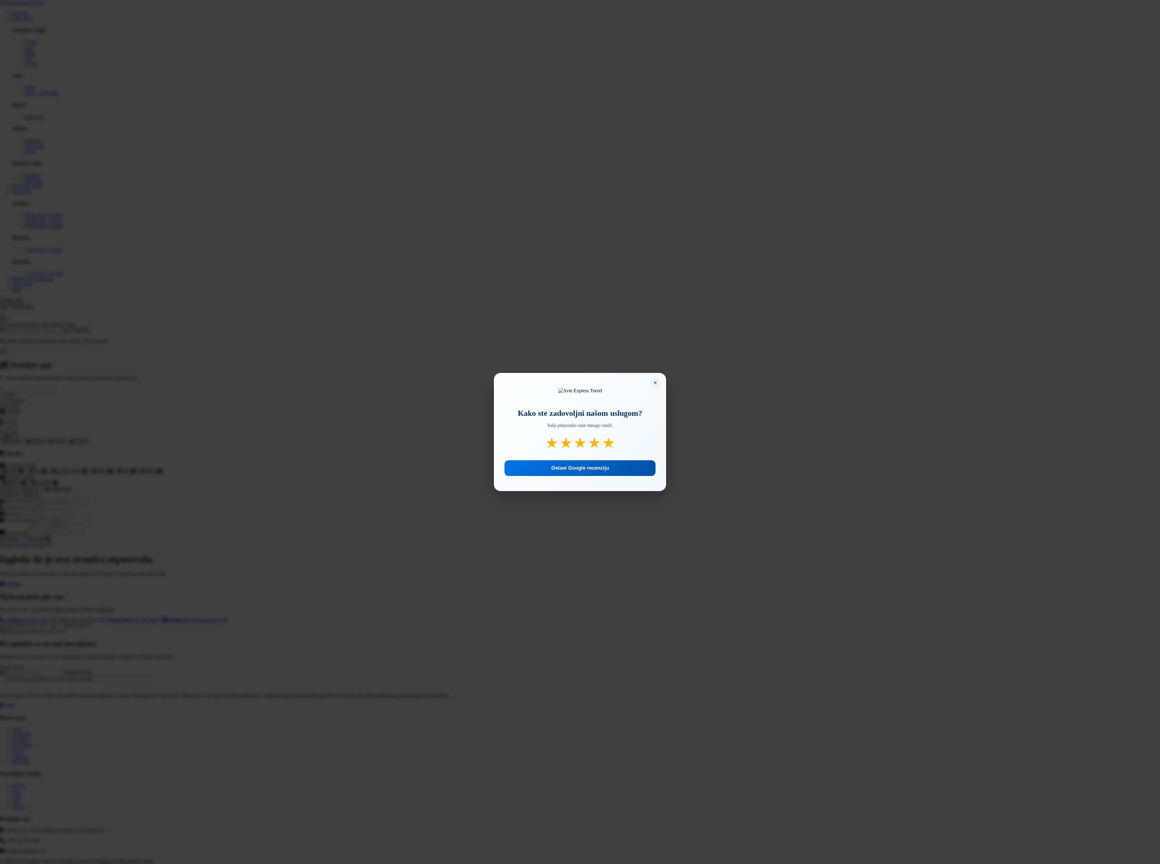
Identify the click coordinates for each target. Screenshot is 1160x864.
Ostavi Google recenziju (580, 468)
